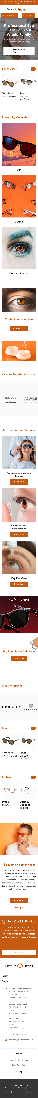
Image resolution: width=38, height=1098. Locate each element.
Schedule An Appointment (19, 51)
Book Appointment (8, 15)
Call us (29, 15)
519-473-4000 (20, 1014)
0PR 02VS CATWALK (24, 98)
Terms (8, 1092)
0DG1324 (24, 808)
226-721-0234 (20, 998)
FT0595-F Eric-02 (9, 756)
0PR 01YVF (7, 805)
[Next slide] (33, 69)
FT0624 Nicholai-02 (10, 97)
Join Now (19, 952)
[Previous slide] (29, 69)
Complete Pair (27, 1088)
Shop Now (19, 658)
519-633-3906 (20, 1028)
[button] (3, 9)
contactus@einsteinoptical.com (21, 1040)
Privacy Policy (17, 1092)
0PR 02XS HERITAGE (24, 757)
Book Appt (19, 908)
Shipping (28, 1092)
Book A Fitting (19, 328)
